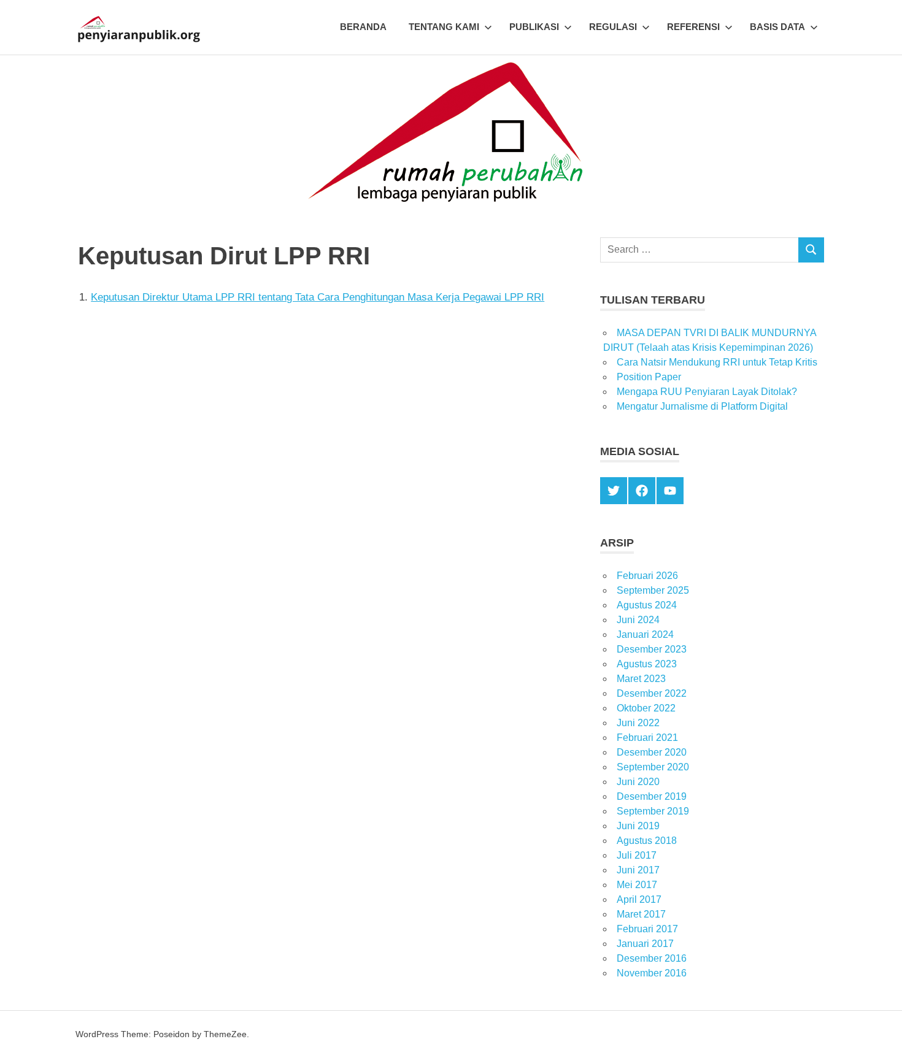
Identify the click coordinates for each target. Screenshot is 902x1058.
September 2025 (653, 590)
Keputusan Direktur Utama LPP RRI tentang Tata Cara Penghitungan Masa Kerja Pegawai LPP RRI (317, 297)
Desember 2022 (652, 693)
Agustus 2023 (647, 664)
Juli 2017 (637, 855)
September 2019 (653, 811)
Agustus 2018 (647, 840)
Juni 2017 (638, 870)
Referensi (693, 26)
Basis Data (777, 26)
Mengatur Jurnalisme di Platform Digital (702, 406)
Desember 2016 (652, 958)
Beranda (363, 26)
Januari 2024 (645, 634)
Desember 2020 (652, 752)
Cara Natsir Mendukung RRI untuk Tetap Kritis (717, 362)
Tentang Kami (444, 26)
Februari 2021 (647, 737)
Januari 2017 (645, 943)
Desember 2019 (652, 796)
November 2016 (652, 973)
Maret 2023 (641, 678)
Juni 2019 (638, 826)
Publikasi (534, 26)
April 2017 (639, 899)
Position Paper (649, 377)
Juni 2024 (638, 620)
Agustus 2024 (647, 605)
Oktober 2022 (646, 708)
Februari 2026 (647, 575)
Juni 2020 (638, 781)
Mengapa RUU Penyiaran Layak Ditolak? (707, 391)
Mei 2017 (637, 885)
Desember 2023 (652, 649)
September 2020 (653, 767)
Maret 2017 (641, 914)
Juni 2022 (638, 723)
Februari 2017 (647, 929)
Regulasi (613, 26)
